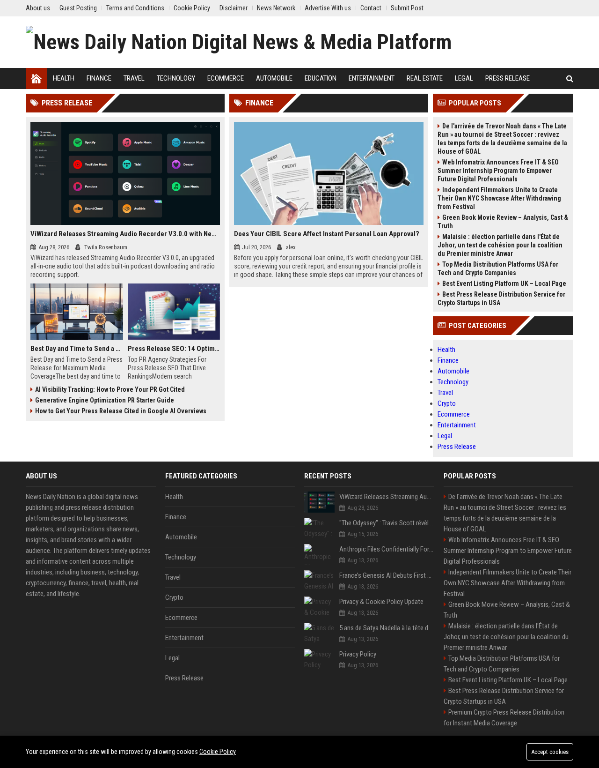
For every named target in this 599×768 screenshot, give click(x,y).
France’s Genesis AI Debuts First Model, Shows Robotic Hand (386, 575)
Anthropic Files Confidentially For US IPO (386, 549)
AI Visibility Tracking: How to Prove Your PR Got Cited (110, 389)
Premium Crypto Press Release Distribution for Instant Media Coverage (504, 717)
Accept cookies (550, 751)
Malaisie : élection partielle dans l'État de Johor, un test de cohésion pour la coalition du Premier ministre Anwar (500, 245)
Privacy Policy (357, 654)
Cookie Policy (217, 751)
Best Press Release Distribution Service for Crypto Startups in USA (501, 298)
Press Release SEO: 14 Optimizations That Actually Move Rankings (174, 348)
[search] (569, 78)
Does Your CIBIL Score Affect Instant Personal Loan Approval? (326, 234)
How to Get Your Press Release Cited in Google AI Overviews (120, 411)
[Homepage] (36, 78)
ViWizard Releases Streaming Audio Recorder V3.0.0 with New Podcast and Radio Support (125, 234)
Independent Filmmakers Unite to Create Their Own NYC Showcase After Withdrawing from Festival (499, 198)
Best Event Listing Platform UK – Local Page (504, 283)
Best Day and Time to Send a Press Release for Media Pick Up (76, 348)
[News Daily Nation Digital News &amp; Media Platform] (239, 42)
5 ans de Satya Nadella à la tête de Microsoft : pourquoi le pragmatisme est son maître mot (386, 628)
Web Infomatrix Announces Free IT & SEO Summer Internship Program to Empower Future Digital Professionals (498, 170)
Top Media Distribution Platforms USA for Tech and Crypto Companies (498, 268)
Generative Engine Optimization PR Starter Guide (104, 400)
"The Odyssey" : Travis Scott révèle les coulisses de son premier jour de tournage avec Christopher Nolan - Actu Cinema (386, 523)
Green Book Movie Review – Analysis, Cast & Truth (503, 222)
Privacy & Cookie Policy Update (381, 601)
